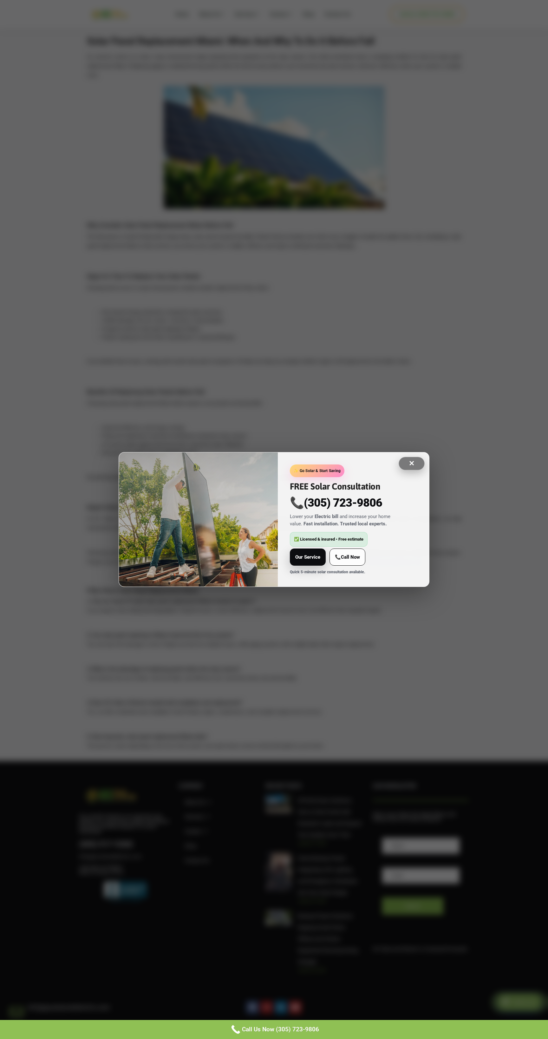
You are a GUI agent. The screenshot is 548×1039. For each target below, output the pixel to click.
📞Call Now (347, 557)
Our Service (307, 557)
